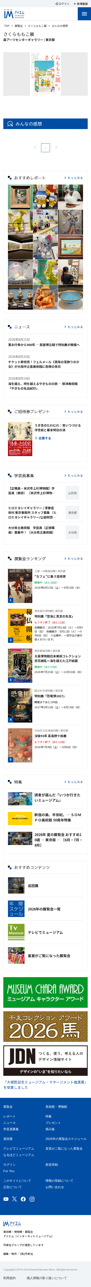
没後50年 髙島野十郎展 (50, 736)
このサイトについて (17, 1180)
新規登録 (52, 1164)
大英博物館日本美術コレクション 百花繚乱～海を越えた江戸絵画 (58, 658)
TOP (6, 26)
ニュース (9, 1122)
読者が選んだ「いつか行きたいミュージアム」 (57, 797)
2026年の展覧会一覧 (44, 909)
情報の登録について (59, 1180)
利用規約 (9, 1278)
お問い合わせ (55, 1187)
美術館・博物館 (56, 1106)
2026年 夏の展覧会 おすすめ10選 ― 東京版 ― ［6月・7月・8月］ (58, 840)
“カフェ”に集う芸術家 (50, 576)
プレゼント (53, 1122)
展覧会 (19, 26)
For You (8, 1171)
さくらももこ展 (37, 26)
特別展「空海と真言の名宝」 (54, 616)
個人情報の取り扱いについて (47, 1278)
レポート (9, 1116)
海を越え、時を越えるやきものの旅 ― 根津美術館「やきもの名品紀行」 (43, 385)
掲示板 (50, 1129)
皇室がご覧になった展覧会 (49, 955)
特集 (49, 1116)
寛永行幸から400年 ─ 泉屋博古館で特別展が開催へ (44, 344)
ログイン (9, 1164)
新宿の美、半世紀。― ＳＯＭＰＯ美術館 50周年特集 (57, 817)
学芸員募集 (11, 1129)
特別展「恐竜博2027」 (50, 696)
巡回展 (33, 885)
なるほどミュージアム (18, 1155)
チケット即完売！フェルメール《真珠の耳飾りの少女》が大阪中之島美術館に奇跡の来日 (43, 364)
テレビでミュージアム (45, 932)
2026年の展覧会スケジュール (66, 1139)
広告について (12, 1187)
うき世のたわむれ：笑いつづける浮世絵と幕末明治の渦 (57, 427)
